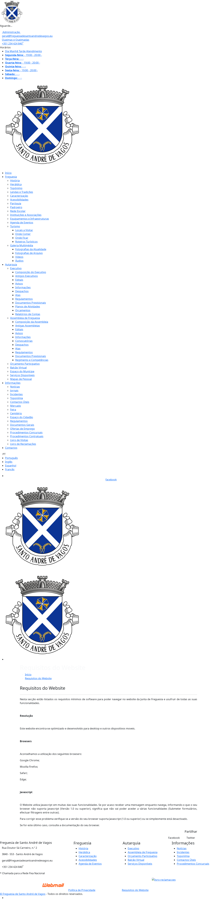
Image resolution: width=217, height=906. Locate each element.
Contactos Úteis (19, 402)
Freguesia (11, 176)
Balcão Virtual (18, 367)
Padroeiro (16, 207)
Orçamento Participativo (25, 364)
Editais (19, 280)
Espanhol (10, 465)
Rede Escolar (18, 211)
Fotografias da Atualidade (30, 249)
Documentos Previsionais (30, 302)
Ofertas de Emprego (22, 428)
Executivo (16, 268)
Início (8, 173)
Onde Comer (23, 234)
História (15, 180)
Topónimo (16, 188)
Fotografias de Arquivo (29, 253)
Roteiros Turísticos (26, 241)
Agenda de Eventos (21, 222)
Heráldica (16, 184)
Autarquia (11, 264)
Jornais (14, 390)
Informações (23, 287)
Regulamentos (24, 299)
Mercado (15, 406)
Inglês (8, 461)
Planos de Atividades (27, 306)
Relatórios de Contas (27, 314)
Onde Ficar (21, 238)
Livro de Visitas (19, 440)
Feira (13, 409)
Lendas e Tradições (21, 192)
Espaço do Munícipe (22, 371)
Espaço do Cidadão (21, 417)
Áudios (19, 260)
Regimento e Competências (31, 360)
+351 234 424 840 (13, 43)
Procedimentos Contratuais (26, 436)
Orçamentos (22, 310)
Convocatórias (24, 341)
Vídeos (19, 257)
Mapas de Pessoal (21, 379)
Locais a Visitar (24, 230)
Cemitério (16, 413)
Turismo (15, 226)
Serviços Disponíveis (22, 375)
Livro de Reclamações (23, 444)
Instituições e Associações (25, 215)
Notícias (15, 386)
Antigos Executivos (26, 276)
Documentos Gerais (22, 425)
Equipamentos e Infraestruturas (29, 218)
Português (11, 458)
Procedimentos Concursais (26, 432)
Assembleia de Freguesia (25, 318)
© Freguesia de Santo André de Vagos (22, 894)
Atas (17, 295)
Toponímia (16, 398)
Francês (9, 469)
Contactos (11, 448)
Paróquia (15, 203)
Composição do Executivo (30, 272)
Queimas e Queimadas (15, 40)
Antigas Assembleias (27, 325)
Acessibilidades (19, 199)
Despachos (22, 291)
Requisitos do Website (38, 678)
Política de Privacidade (81, 890)
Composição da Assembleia (31, 322)
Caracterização (19, 196)
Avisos (19, 283)
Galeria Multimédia (21, 245)
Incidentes (16, 394)
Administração (11, 32)
